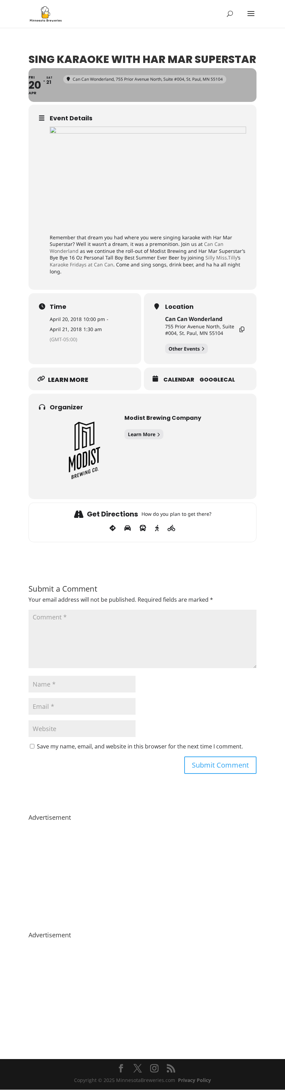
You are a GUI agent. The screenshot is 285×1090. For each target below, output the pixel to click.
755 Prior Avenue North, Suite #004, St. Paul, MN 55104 (199, 330)
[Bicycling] (171, 528)
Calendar (178, 379)
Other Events (184, 348)
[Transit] (143, 528)
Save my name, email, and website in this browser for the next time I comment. (140, 746)
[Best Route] (112, 528)
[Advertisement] (142, 872)
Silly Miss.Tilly (221, 257)
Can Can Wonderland (193, 319)
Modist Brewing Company (162, 418)
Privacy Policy (194, 1080)
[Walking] (157, 528)
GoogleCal (217, 379)
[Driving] (127, 528)
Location (179, 307)
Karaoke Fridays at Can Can (81, 264)
